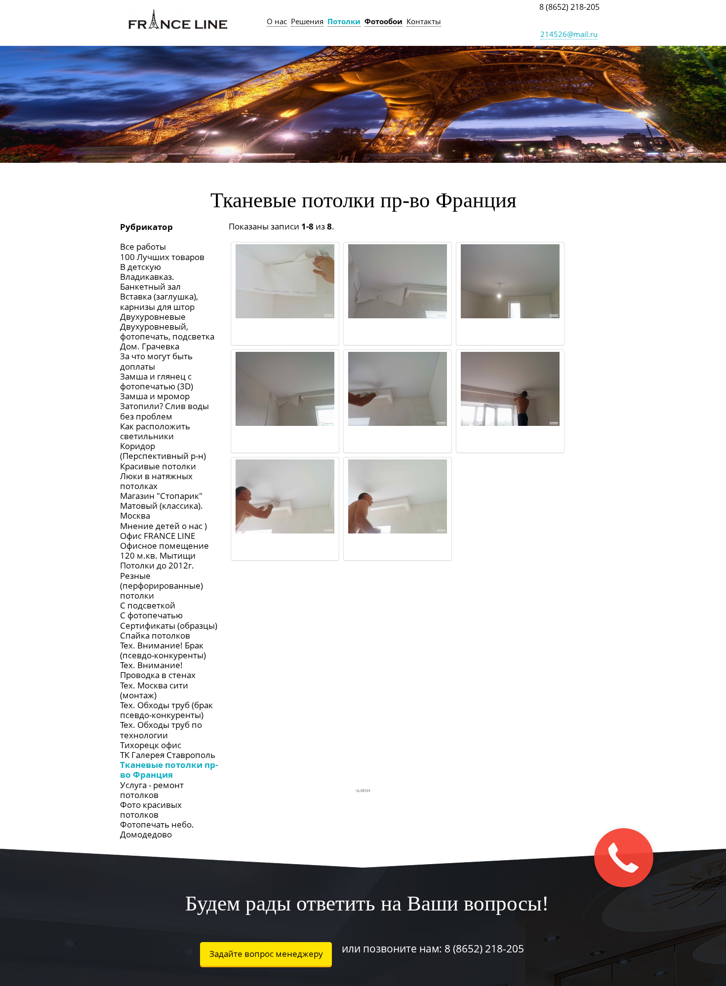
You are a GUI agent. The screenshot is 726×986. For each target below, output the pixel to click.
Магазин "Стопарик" (161, 495)
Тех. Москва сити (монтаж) (154, 690)
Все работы (143, 246)
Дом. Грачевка (149, 346)
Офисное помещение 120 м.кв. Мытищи (164, 550)
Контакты (423, 21)
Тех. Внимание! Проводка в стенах (158, 670)
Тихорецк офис (150, 745)
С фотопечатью (151, 615)
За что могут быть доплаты (156, 361)
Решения (307, 21)
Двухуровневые (153, 316)
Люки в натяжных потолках (156, 481)
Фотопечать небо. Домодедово (157, 829)
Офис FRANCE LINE (157, 535)
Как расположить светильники (155, 431)
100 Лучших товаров (162, 257)
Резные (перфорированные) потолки (161, 585)
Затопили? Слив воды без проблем (164, 410)
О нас (277, 21)
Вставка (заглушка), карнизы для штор (159, 301)
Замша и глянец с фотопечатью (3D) (156, 381)
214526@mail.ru (569, 34)
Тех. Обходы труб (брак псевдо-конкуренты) (166, 710)
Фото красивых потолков (151, 809)
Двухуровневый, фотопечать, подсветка (167, 331)
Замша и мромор (155, 396)
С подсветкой (147, 605)
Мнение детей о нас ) (163, 525)
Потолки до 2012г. (157, 565)
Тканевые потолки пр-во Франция (169, 769)
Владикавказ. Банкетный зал (150, 281)
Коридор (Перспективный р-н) (163, 450)
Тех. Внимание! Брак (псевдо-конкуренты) (163, 650)
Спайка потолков (155, 635)
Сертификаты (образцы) (168, 625)
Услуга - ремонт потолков (152, 789)
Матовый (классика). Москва (161, 510)
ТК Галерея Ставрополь (167, 754)
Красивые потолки (158, 466)
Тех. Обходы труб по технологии (161, 729)
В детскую (140, 266)
